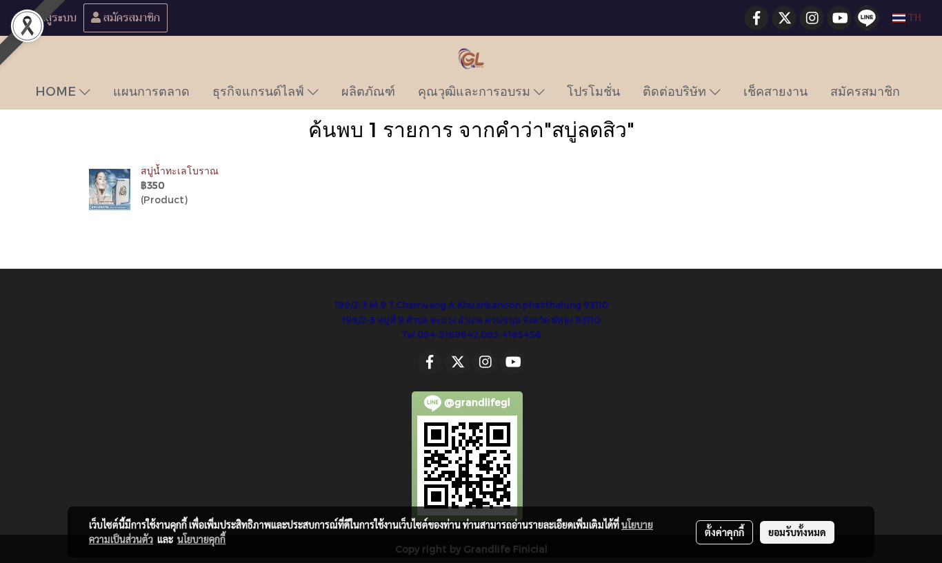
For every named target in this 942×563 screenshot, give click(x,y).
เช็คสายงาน (775, 90)
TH (913, 17)
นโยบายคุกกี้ (201, 539)
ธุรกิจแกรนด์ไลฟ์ (260, 90)
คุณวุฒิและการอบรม (476, 90)
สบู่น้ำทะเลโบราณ (180, 170)
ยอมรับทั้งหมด (797, 532)
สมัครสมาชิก (130, 18)
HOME (57, 90)
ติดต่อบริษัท (676, 90)
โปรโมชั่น (593, 90)
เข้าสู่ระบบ (52, 18)
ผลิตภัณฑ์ (368, 90)
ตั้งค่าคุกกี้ (724, 532)
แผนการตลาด (151, 90)
